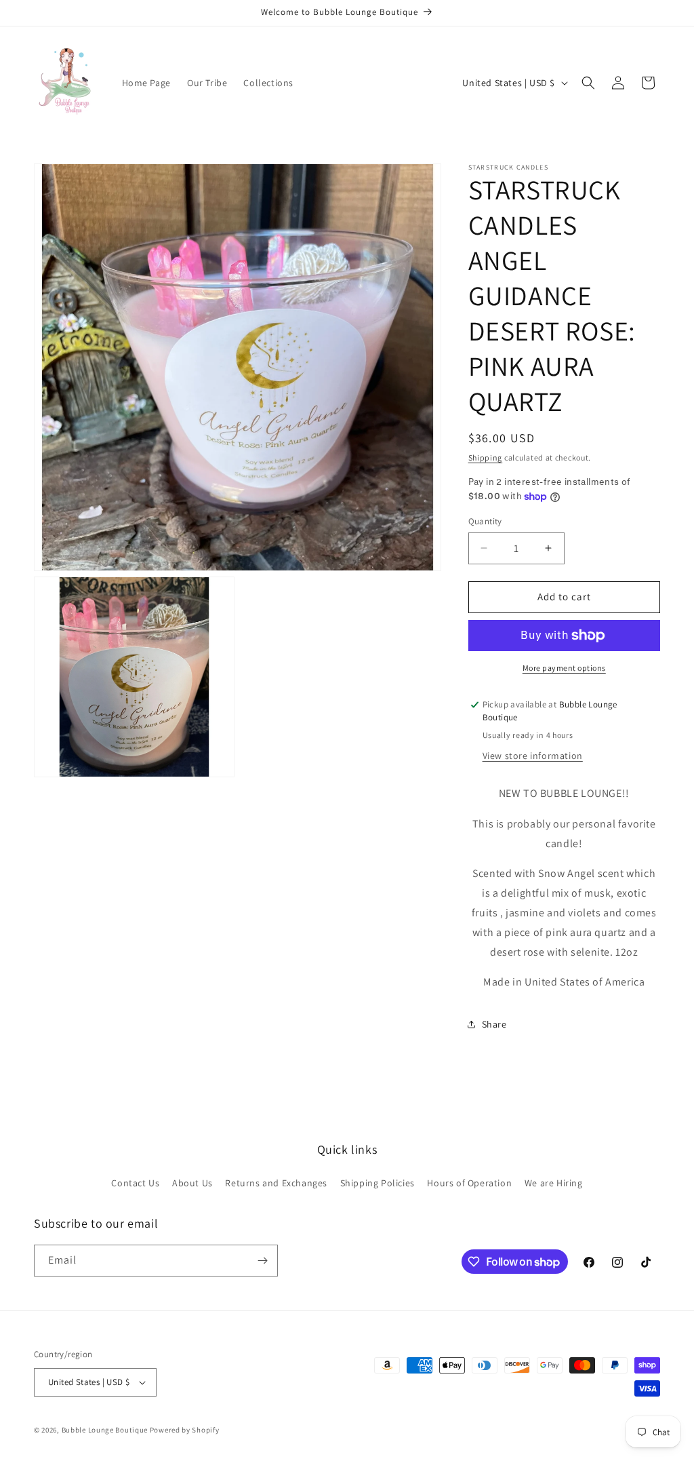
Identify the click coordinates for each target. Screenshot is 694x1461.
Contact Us (135, 1183)
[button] (588, 83)
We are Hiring (554, 1183)
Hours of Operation (469, 1183)
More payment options (564, 668)
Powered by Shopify (185, 1430)
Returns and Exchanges (276, 1183)
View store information (533, 755)
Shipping (485, 457)
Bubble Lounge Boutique (105, 1430)
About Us (192, 1183)
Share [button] (494, 1024)
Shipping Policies (377, 1183)
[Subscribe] (262, 1261)
